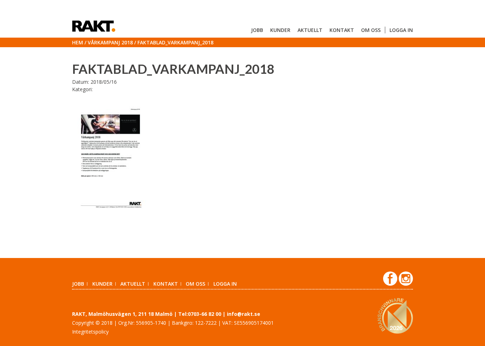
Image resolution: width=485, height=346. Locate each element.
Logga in (401, 30)
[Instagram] (406, 283)
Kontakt (341, 30)
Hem (77, 42)
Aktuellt (310, 30)
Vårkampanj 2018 (110, 42)
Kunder (280, 30)
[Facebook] (391, 283)
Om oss (371, 30)
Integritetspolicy (90, 331)
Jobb (257, 30)
